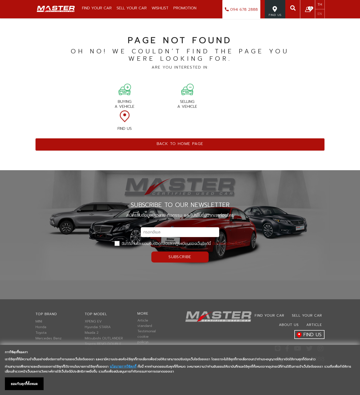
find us (312, 334)
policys (143, 342)
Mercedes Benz (48, 338)
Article (142, 320)
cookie (143, 337)
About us (289, 324)
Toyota (41, 332)
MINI (39, 321)
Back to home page (180, 144)
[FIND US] (275, 21)
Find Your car (269, 315)
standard (144, 326)
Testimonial (146, 331)
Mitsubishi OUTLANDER (104, 338)
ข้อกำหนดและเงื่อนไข (228, 244)
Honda (41, 327)
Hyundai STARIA (98, 327)
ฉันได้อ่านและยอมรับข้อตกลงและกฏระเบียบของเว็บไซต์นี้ (182, 244)
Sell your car (307, 315)
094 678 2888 (243, 9)
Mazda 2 (91, 332)
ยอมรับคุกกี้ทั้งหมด (24, 384)
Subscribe (180, 257)
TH (319, 4)
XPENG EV (93, 321)
